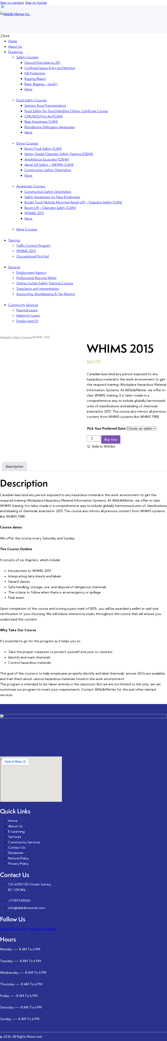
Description (14, 466)
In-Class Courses (20, 337)
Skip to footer (36, 3)
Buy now (110, 439)
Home (4, 337)
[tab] (14, 466)
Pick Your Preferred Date (106, 428)
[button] (101, 446)
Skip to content (12, 3)
